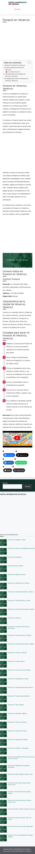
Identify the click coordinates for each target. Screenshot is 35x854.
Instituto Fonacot (15, 72)
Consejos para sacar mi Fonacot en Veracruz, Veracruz (16, 80)
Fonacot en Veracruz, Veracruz (15, 65)
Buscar (5, 483)
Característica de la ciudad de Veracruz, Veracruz (15, 75)
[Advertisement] (17, 42)
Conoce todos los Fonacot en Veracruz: (14, 69)
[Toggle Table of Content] (28, 62)
